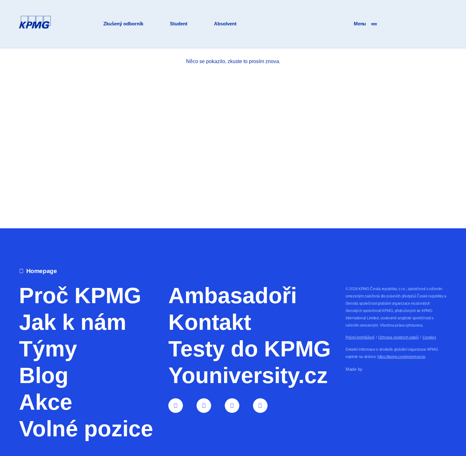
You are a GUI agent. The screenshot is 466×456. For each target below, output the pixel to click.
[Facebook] (204, 405)
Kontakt (209, 322)
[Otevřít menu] (374, 23)
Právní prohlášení (360, 337)
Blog (43, 375)
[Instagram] (232, 405)
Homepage (41, 271)
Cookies (429, 337)
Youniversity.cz (248, 375)
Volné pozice (86, 428)
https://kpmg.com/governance (401, 357)
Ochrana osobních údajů (398, 337)
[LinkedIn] (175, 405)
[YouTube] (260, 405)
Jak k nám (72, 322)
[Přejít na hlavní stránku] (35, 23)
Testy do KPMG (249, 348)
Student (178, 23)
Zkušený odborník (123, 23)
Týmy (48, 348)
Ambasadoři (232, 295)
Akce (45, 402)
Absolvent (225, 23)
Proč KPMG (80, 295)
